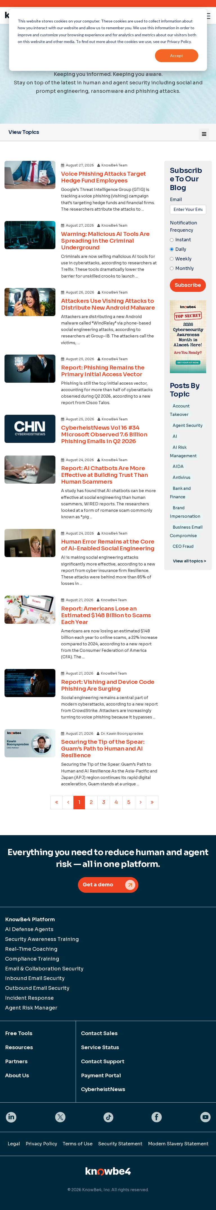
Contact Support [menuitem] (102, 1061)
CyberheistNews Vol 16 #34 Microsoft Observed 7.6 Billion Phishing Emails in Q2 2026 (104, 434)
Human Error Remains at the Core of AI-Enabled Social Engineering (107, 545)
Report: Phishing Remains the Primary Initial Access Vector (102, 371)
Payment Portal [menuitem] (101, 1075)
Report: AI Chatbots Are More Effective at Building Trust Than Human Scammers (104, 475)
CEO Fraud (183, 546)
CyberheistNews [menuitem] (103, 1089)
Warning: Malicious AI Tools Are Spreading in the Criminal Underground (105, 241)
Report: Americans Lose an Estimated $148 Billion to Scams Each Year (106, 615)
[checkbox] (188, 254)
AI (175, 436)
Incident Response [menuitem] (29, 998)
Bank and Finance (180, 492)
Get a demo (98, 885)
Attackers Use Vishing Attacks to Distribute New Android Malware (108, 304)
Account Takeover (180, 410)
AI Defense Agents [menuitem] (29, 929)
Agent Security (187, 425)
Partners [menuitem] (16, 1061)
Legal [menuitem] (14, 1144)
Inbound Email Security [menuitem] (35, 978)
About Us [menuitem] (17, 1075)
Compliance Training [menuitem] (32, 959)
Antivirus (181, 477)
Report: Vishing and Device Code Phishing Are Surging (107, 685)
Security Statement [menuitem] (120, 1144)
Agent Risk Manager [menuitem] (31, 1008)
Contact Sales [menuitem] (99, 1033)
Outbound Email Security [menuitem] (37, 988)
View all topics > (189, 561)
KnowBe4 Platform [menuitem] (30, 919)
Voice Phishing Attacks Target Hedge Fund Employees (103, 177)
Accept (176, 55)
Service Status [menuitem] (100, 1047)
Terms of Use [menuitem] (78, 1144)
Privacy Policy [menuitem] (41, 1144)
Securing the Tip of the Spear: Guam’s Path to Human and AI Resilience (102, 748)
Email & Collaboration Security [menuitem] (44, 969)
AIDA (178, 466)
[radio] (188, 240)
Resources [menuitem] (19, 1047)
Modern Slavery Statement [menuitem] (178, 1144)
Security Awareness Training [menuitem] (42, 939)
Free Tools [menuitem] (18, 1033)
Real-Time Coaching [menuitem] (31, 949)
